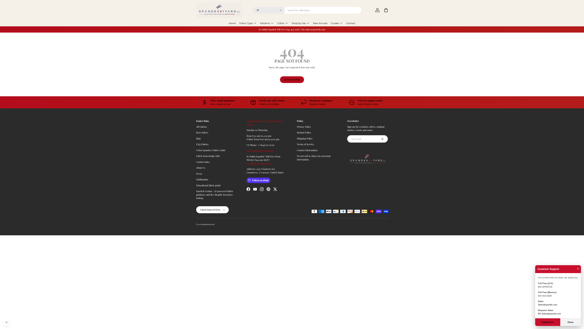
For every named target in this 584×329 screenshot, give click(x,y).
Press (199, 173)
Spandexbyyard (208, 224)
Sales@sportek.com (547, 304)
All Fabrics (201, 126)
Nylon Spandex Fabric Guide (211, 150)
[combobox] (307, 10)
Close (571, 322)
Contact (350, 23)
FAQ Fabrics (202, 144)
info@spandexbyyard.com (260, 150)
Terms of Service (305, 144)
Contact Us (548, 322)
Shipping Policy (305, 138)
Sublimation (202, 179)
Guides (335, 23)
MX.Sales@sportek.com (259, 163)
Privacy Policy (304, 126)
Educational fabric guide (208, 185)
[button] (386, 10)
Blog (198, 138)
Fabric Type (246, 23)
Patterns (265, 23)
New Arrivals (320, 23)
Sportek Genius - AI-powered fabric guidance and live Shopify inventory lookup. (214, 195)
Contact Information (307, 150)
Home (232, 23)
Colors (280, 23)
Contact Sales (203, 161)
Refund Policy (304, 132)
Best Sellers (202, 132)
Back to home (292, 79)
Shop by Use (299, 23)
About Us (200, 167)
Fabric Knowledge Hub (208, 155)
